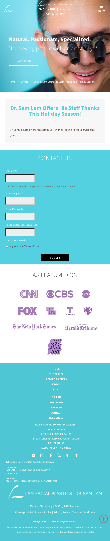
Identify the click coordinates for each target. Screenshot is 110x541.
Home (56, 368)
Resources (56, 417)
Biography (56, 402)
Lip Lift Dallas (56, 443)
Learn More (23, 61)
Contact (56, 412)
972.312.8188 (47, 9)
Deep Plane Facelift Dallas (56, 434)
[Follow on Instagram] (42, 455)
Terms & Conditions (83, 512)
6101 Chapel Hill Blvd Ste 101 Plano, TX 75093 (27, 469)
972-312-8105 (12, 473)
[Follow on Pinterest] (68, 455)
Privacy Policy (61, 512)
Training (56, 407)
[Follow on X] (59, 455)
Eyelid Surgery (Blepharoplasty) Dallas (56, 438)
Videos (56, 384)
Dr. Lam (56, 397)
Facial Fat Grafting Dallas (56, 447)
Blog (56, 389)
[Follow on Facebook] (50, 455)
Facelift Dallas (56, 429)
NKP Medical (71, 506)
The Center (56, 374)
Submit (55, 257)
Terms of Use (31, 246)
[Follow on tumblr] (76, 455)
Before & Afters (56, 379)
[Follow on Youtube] (33, 455)
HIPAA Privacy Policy (39, 512)
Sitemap (20, 512)
